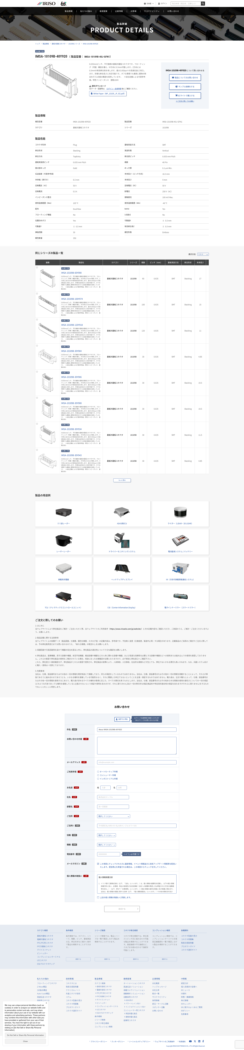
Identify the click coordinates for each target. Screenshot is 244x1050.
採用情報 (155, 1000)
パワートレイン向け (133, 1003)
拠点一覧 (155, 993)
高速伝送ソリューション (133, 986)
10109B (133, 278)
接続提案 (104, 11)
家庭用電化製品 (131, 1013)
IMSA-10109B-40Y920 (90, 44)
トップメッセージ (159, 986)
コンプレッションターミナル (48, 957)
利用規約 (182, 1041)
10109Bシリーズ (74, 44)
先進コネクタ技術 (73, 993)
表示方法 (192, 254)
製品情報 (69, 11)
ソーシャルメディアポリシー (139, 1041)
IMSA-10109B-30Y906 (71, 376)
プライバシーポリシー (99, 1041)
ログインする (123, 719)
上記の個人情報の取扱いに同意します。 (116, 897)
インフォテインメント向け (135, 1007)
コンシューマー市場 (108, 775)
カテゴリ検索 (42, 930)
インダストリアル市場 (109, 778)
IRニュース (185, 990)
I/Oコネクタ (42, 960)
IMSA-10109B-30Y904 (71, 350)
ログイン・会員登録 (113, 88)
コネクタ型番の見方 (189, 936)
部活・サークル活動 (160, 1003)
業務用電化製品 (131, 1017)
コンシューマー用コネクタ (134, 1010)
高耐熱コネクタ (43, 1000)
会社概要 (155, 983)
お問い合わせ (173, 11)
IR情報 (134, 11)
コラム (68, 997)
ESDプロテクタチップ (46, 964)
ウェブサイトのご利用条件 (165, 1041)
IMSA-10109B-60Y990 (71, 272)
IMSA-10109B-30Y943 (71, 455)
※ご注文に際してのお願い (185, 101)
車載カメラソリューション (134, 990)
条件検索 (69, 930)
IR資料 (183, 993)
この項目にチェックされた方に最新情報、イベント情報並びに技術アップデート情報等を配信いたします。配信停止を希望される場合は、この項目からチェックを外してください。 (138, 865)
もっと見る (122, 480)
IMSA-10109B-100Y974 (72, 298)
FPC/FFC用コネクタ (45, 943)
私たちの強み (86, 11)
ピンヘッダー (42, 953)
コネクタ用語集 (187, 939)
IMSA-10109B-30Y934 (71, 429)
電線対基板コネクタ (45, 939)
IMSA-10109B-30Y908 (71, 403)
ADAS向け (129, 1000)
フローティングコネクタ (47, 983)
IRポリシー (185, 1010)
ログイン (164, 3)
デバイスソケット (44, 950)
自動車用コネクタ (131, 997)
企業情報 (119, 11)
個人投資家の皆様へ (189, 986)
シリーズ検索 (100, 930)
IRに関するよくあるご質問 (191, 1007)
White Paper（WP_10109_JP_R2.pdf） (109, 93)
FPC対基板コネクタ (45, 946)
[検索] (203, 4)
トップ (37, 44)
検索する (78, 959)
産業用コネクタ (130, 1020)
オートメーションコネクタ (134, 983)
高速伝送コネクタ (44, 997)
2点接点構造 (42, 990)
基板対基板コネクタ (58, 44)
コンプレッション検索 (161, 930)
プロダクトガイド (188, 946)
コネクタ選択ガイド (189, 950)
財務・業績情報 (187, 997)
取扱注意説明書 (187, 943)
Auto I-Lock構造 (43, 993)
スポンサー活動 (158, 1007)
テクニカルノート (73, 990)
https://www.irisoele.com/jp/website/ (125, 628)
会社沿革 (155, 990)
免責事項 (184, 1014)
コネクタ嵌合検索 (131, 930)
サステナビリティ (152, 11)
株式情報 (184, 1000)
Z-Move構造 (42, 986)
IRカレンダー (186, 1003)
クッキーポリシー (118, 1041)
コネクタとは (71, 983)
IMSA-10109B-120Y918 (72, 324)
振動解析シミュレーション (134, 993)
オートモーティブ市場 (109, 771)
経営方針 (184, 983)
